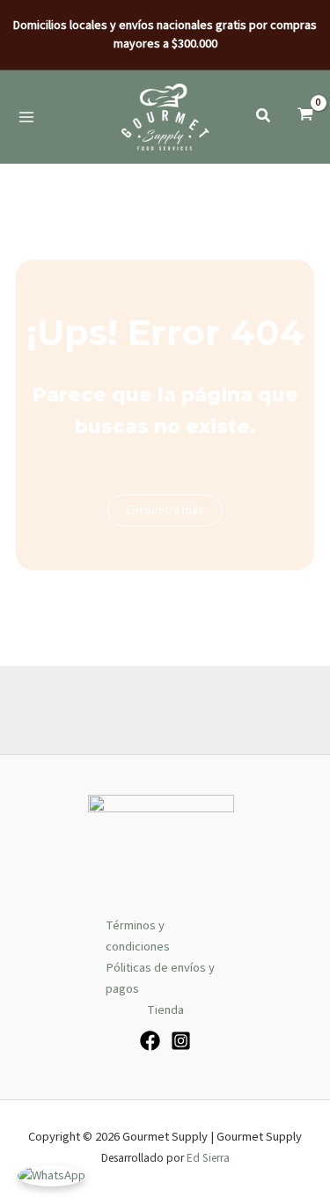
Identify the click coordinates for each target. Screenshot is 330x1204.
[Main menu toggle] (26, 116)
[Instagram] (181, 1041)
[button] (264, 118)
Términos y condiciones (138, 936)
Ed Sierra (208, 1157)
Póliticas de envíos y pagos (160, 978)
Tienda (165, 1010)
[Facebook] (150, 1041)
